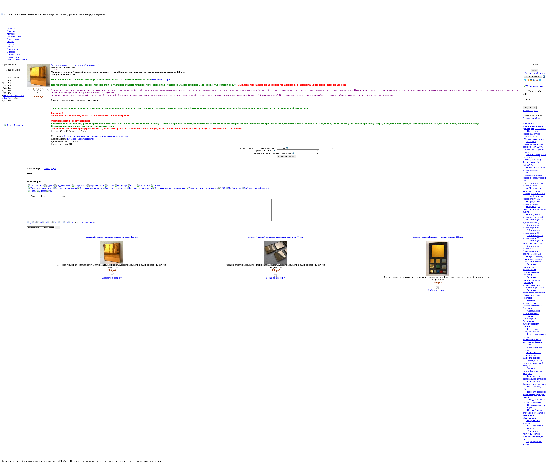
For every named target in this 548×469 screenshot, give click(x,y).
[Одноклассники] (527, 80)
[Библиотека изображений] (255, 188)
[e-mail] (32, 191)
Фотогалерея (13, 39)
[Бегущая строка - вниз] (65, 188)
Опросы (11, 52)
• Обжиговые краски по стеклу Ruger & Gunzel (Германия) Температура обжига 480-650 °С (534, 159)
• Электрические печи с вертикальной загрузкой (533, 363)
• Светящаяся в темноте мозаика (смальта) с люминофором (531, 315)
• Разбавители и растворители (532, 353)
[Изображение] (233, 188)
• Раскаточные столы (536, 425)
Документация (14, 36)
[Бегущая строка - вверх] (89, 188)
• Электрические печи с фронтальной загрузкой (533, 371)
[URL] (221, 188)
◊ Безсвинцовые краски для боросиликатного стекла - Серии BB (533, 250)
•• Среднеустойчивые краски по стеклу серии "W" (534, 176)
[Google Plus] (536, 80)
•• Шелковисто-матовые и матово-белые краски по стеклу (534, 191)
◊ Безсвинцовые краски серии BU (533, 226)
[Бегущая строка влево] (114, 188)
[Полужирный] (36, 185)
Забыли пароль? (530, 110)
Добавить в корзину (112, 278)
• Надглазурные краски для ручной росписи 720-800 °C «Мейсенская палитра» (534, 135)
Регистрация (50, 168)
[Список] (155, 185)
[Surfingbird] (539, 80)
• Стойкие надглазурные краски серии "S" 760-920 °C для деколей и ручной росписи (533, 146)
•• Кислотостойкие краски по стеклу (534, 168)
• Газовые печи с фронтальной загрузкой (534, 382)
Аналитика (12, 49)
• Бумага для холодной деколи (531, 330)
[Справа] (109, 185)
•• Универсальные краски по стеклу (533, 184)
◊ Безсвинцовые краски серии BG (533, 236)
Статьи (10, 44)
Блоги (10, 46)
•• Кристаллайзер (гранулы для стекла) (533, 257)
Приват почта (13, 54)
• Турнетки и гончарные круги (531, 432)
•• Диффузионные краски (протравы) (533, 197)
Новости (11, 31)
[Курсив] (49, 185)
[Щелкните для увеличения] (38, 75)
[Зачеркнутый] (79, 185)
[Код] (49, 191)
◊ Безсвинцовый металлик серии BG (533, 242)
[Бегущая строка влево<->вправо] (169, 188)
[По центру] (121, 185)
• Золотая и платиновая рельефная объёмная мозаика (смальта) (534, 294)
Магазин (11, 34)
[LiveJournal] (533, 80)
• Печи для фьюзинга (536, 392)
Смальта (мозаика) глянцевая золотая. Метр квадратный (75, 65)
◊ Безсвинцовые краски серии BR (533, 231)
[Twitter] (524, 80)
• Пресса (530, 428)
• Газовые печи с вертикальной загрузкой (534, 377)
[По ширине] (143, 185)
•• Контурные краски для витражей (533, 215)
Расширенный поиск (535, 73)
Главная (11, 28)
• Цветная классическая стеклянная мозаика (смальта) (532, 304)
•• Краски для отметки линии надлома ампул (534, 209)
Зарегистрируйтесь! (532, 118)
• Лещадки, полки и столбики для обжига (534, 401)
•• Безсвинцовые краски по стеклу (533, 221)
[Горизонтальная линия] (40, 188)
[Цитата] (41, 191)
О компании (13, 57)
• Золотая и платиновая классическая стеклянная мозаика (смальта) (95, 136)
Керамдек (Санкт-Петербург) (81, 139)
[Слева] (132, 185)
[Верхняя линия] (95, 185)
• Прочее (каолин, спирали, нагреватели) (534, 411)
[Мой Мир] (530, 80)
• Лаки (529, 344)
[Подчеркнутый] (62, 185)
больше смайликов (85, 222)
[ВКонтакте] (543, 76)
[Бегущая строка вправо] (139, 188)
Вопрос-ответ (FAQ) (17, 59)
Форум (10, 41)
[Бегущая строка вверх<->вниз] (202, 188)
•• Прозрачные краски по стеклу (531, 202)
